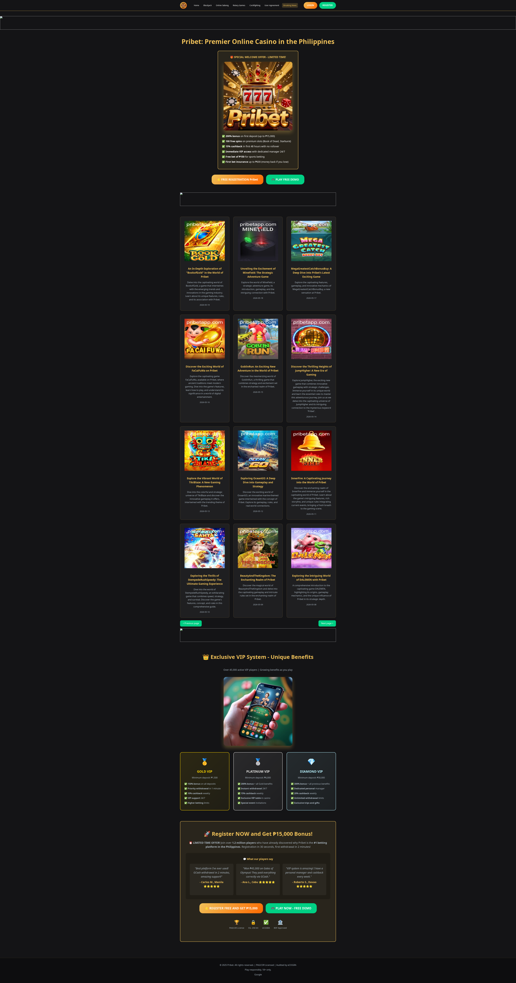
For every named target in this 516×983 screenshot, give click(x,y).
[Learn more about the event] (258, 23)
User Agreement (272, 5)
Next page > (327, 623)
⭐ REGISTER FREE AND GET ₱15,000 (231, 908)
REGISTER (327, 5)
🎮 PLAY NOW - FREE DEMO (291, 908)
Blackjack (207, 5)
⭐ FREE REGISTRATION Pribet (237, 179)
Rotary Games (239, 5)
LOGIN (310, 5)
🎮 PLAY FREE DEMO (285, 179)
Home (196, 5)
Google (258, 974)
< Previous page (191, 623)
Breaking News (290, 5)
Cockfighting (255, 5)
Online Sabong (222, 5)
